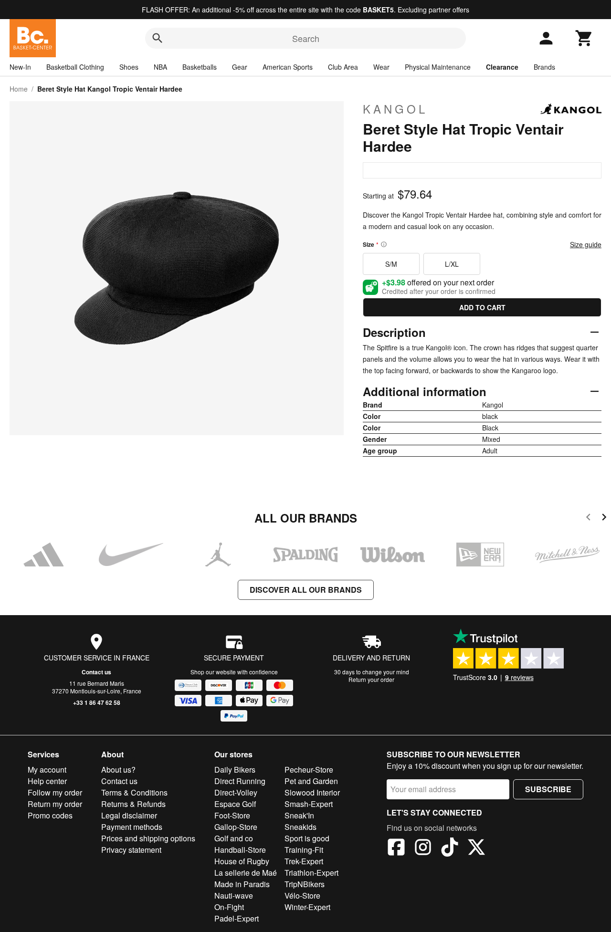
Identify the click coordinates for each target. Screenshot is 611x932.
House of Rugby (241, 861)
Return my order (55, 803)
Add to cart (482, 307)
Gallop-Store (235, 826)
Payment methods (131, 826)
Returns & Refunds (133, 803)
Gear (239, 67)
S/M (391, 264)
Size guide (585, 244)
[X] (476, 848)
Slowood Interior (312, 792)
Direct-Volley (235, 792)
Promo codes (50, 815)
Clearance (502, 67)
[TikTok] (449, 848)
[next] (604, 518)
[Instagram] (422, 848)
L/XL (452, 264)
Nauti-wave (233, 895)
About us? (118, 769)
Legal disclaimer (129, 815)
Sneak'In (299, 815)
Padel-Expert (236, 918)
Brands (544, 67)
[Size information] (383, 244)
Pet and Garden (311, 780)
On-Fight (229, 906)
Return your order (371, 679)
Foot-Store (232, 815)
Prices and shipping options (148, 838)
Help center (47, 780)
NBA (160, 67)
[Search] (157, 38)
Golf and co (233, 838)
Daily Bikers (234, 769)
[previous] (588, 518)
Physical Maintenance (438, 67)
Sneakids (300, 826)
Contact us (96, 672)
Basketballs (199, 67)
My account (47, 769)
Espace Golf (235, 803)
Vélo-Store (302, 895)
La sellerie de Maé (245, 872)
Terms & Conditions (134, 792)
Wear (381, 67)
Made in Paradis (242, 884)
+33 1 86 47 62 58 (96, 702)
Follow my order (55, 792)
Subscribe (548, 789)
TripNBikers (304, 884)
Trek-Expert (303, 861)
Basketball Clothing (75, 67)
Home (19, 89)
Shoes (128, 67)
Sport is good (306, 838)
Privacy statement (131, 849)
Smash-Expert (308, 803)
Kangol (395, 108)
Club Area (343, 67)
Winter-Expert (307, 906)
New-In (20, 67)
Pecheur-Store (308, 769)
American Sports (288, 67)
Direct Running (239, 780)
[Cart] (584, 38)
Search (305, 38)
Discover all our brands (306, 589)
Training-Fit (303, 849)
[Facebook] (396, 848)
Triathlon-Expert (311, 872)
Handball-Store (240, 849)
